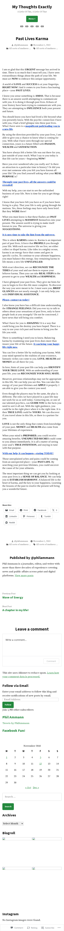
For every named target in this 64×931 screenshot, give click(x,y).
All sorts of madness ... (20, 48)
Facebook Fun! (13, 730)
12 (40, 763)
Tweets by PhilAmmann (15, 723)
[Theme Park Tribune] (47, 881)
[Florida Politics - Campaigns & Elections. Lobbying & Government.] (17, 881)
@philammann (21, 45)
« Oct (28, 787)
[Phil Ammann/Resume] (26, 26)
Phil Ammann (13, 717)
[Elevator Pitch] (22, 26)
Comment (51, 661)
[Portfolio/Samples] (37, 26)
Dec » (36, 787)
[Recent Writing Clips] (32, 26)
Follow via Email (15, 685)
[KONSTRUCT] (47, 851)
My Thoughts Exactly (32, 6)
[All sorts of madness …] (42, 26)
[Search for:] (32, 796)
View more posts (24, 575)
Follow (8, 704)
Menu (33, 18)
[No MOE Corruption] (17, 851)
